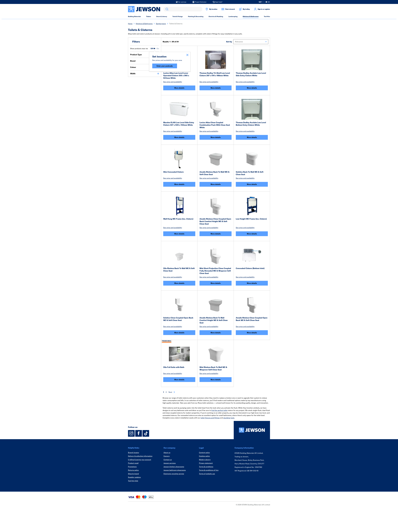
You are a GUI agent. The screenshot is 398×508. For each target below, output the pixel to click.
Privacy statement (206, 463)
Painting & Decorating (195, 16)
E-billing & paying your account (139, 460)
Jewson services (170, 463)
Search (166, 9)
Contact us (168, 460)
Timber (148, 16)
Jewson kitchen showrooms (174, 467)
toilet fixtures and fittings (210, 418)
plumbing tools (228, 418)
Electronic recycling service (174, 474)
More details (179, 88)
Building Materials (134, 16)
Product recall (133, 463)
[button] (250, 41)
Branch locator (133, 453)
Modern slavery (205, 460)
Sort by (229, 42)
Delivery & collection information (140, 456)
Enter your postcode (165, 66)
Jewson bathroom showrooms (175, 470)
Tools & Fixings (177, 16)
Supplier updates (134, 477)
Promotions (132, 467)
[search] (182, 9)
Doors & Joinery (161, 16)
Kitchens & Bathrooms (250, 16)
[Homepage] (252, 430)
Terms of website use (207, 474)
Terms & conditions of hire (208, 470)
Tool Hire (267, 16)
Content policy (204, 453)
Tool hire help (133, 481)
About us (167, 453)
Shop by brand (133, 474)
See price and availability (172, 82)
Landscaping (232, 16)
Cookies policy (204, 456)
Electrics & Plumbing (216, 16)
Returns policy (133, 470)
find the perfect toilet (219, 410)
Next (170, 392)
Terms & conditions (206, 467)
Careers (167, 456)
